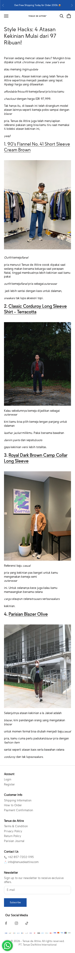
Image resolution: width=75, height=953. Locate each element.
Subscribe (15, 902)
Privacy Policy (13, 831)
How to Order (13, 805)
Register (9, 784)
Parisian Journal (14, 841)
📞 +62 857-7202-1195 (19, 857)
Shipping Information (17, 800)
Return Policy (12, 836)
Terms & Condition (16, 826)
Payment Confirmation (18, 810)
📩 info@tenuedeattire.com (21, 862)
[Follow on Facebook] (6, 923)
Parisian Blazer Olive (28, 614)
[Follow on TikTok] (27, 923)
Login (7, 779)
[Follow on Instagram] (16, 923)
